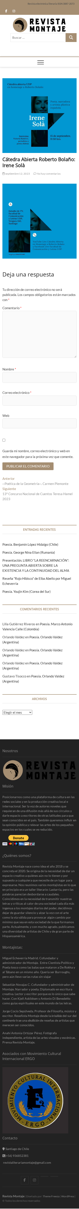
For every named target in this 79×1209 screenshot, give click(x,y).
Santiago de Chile (17, 1149)
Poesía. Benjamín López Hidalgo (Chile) (30, 544)
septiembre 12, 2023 (17, 173)
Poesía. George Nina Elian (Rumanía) (28, 552)
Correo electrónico (16, 393)
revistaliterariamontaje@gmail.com (26, 1162)
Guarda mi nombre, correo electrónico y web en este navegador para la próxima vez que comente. (37, 454)
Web (5, 416)
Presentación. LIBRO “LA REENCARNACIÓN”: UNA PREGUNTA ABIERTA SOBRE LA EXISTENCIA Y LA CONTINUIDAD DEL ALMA (35, 565)
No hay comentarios (48, 173)
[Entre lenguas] (44, 1176)
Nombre (9, 369)
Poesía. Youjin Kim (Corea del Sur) (26, 591)
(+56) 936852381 (17, 1156)
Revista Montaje (13, 1196)
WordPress (67, 1196)
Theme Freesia (51, 1196)
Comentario (12, 308)
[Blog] (54, 1176)
